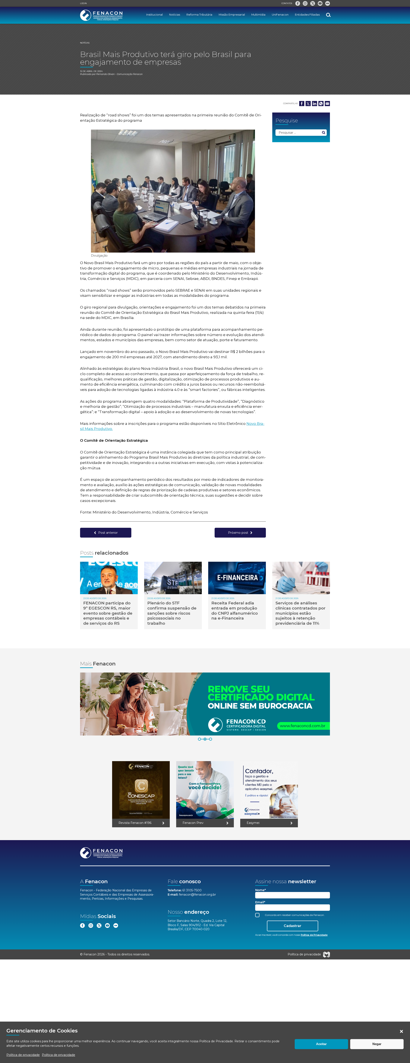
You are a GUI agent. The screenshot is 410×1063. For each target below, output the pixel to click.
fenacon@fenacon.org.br (197, 894)
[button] (401, 1031)
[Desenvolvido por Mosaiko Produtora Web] (326, 954)
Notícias (174, 14)
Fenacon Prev (193, 823)
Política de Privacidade (216, 1041)
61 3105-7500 (192, 890)
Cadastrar (292, 926)
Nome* (260, 890)
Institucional (154, 14)
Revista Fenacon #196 (135, 823)
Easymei (253, 823)
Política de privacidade (23, 1055)
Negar (376, 1044)
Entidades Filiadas (307, 14)
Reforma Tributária (199, 14)
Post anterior (108, 533)
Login (83, 3)
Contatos (286, 3)
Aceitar (321, 1044)
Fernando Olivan (105, 74)
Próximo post (238, 533)
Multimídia (258, 14)
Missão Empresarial (232, 14)
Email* (260, 902)
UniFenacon (280, 14)
